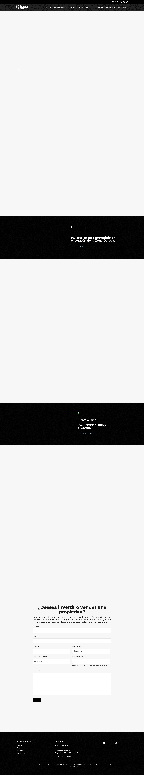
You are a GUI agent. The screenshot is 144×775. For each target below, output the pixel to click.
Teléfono (36, 646)
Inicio (48, 7)
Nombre (36, 626)
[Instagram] (124, 2)
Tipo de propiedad (40, 657)
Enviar (37, 700)
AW (77, 766)
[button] (72, 68)
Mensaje (36, 671)
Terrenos (99, 7)
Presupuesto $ (78, 657)
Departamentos (85, 7)
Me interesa (77, 646)
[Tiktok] (127, 2)
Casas (72, 7)
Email (35, 636)
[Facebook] (121, 2)
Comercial (110, 7)
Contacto (122, 7)
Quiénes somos (60, 7)
